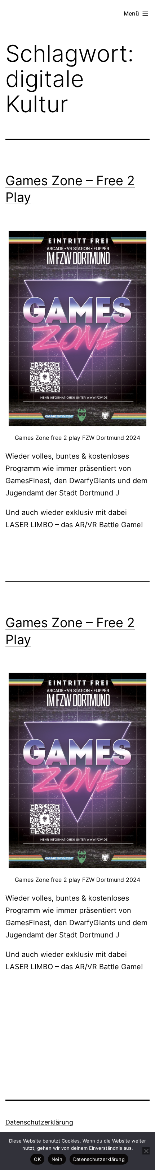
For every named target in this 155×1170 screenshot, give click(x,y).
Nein (57, 1159)
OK (37, 1159)
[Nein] (146, 1150)
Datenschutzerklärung (39, 1122)
